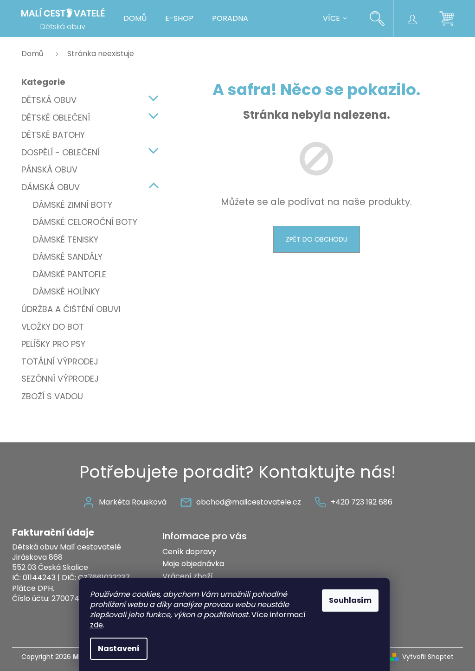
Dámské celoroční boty (85, 222)
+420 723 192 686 (361, 502)
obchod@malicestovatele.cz (248, 502)
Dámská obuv (50, 187)
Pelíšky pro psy (53, 344)
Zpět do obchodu (316, 239)
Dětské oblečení (55, 117)
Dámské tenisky (65, 239)
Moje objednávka (193, 563)
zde (96, 625)
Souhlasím (350, 600)
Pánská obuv (49, 169)
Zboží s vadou (52, 396)
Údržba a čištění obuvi (71, 309)
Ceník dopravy (189, 551)
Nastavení (119, 648)
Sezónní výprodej (60, 378)
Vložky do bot (52, 326)
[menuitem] (135, 18)
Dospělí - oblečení (60, 152)
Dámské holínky (66, 291)
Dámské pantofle (69, 274)
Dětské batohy (53, 135)
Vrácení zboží (187, 576)
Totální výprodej (59, 361)
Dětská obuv (49, 100)
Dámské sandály (68, 256)
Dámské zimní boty (72, 205)
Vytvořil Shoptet (428, 656)
